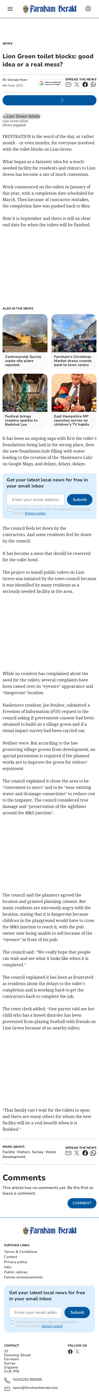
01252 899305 (30, 1380)
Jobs (7, 1267)
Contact (10, 1256)
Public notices (15, 1272)
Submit (80, 499)
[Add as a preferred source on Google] (50, 83)
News (7, 43)
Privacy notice (35, 513)
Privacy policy (15, 1262)
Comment (82, 1203)
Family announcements (23, 1277)
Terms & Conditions (20, 1251)
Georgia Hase (17, 80)
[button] (10, 9)
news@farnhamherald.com (35, 1388)
